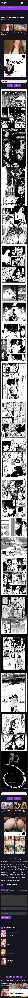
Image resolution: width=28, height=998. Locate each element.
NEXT (17, 85)
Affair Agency (10, 960)
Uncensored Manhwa (14, 8)
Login (8, 889)
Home (2, 12)
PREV (11, 85)
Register (3, 889)
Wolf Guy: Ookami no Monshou (12, 12)
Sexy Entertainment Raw (12, 932)
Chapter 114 (22, 12)
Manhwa (3, 8)
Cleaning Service (10, 942)
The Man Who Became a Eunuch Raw (15, 951)
